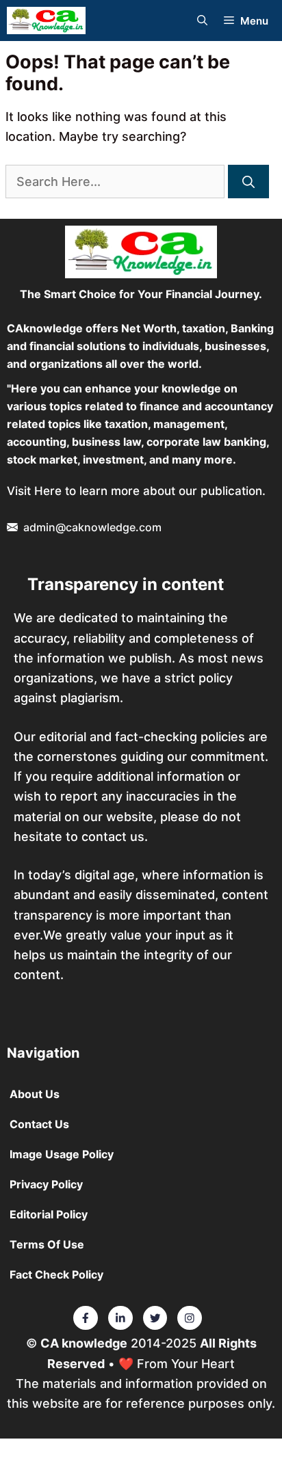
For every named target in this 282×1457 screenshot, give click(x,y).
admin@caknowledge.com (92, 527)
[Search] (248, 181)
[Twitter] (85, 1318)
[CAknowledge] (46, 20)
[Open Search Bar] (202, 21)
